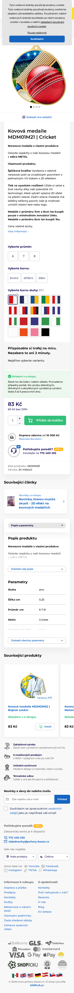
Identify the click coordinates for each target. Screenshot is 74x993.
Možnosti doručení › (30, 438)
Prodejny (10, 892)
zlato (41, 278)
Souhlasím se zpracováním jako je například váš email (36, 811)
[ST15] (56, 321)
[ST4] (45, 300)
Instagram (15, 870)
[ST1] (13, 300)
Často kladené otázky (18, 920)
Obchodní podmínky (17, 915)
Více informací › (18, 231)
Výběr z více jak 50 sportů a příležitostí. (36, 779)
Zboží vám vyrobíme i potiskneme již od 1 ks (39, 747)
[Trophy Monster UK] (23, 975)
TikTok (32, 870)
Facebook (52, 866)
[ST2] (24, 300)
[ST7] (24, 310)
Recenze (43, 897)
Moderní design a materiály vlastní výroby (38, 768)
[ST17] (24, 332)
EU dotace (45, 911)
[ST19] (45, 332)
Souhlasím (37, 38)
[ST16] (13, 332)
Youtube (34, 866)
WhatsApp (50, 870)
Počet (12, 420)
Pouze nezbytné (37, 32)
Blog (41, 906)
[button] (31, 107)
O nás (42, 902)
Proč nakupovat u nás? (53, 892)
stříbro (28, 278)
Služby (8, 902)
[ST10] (56, 310)
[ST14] (45, 321)
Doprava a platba (15, 887)
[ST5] (56, 300)
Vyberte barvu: (18, 268)
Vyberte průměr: (20, 246)
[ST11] (13, 321)
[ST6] (13, 310)
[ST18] (34, 332)
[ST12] (24, 321)
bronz (14, 278)
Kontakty (10, 897)
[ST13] (34, 321)
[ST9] (45, 310)
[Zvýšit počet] (19, 418)
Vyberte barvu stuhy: (26, 290)
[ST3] (34, 300)
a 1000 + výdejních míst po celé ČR (33, 758)
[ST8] (34, 310)
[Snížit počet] (19, 422)
